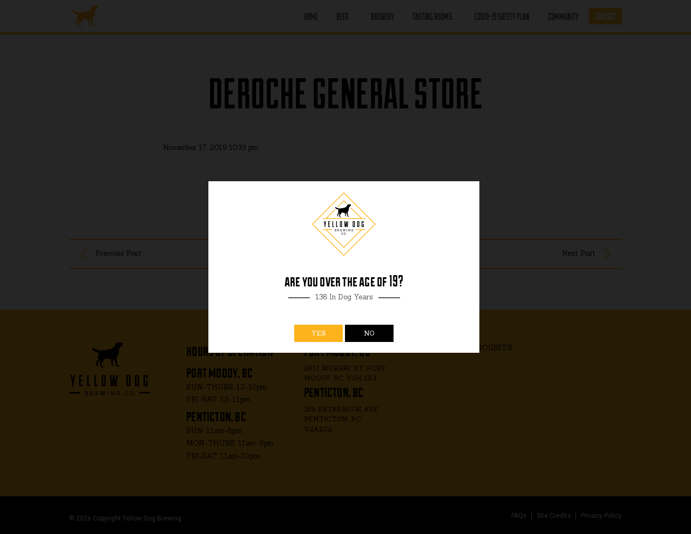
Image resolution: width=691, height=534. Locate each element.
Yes (318, 333)
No (369, 333)
